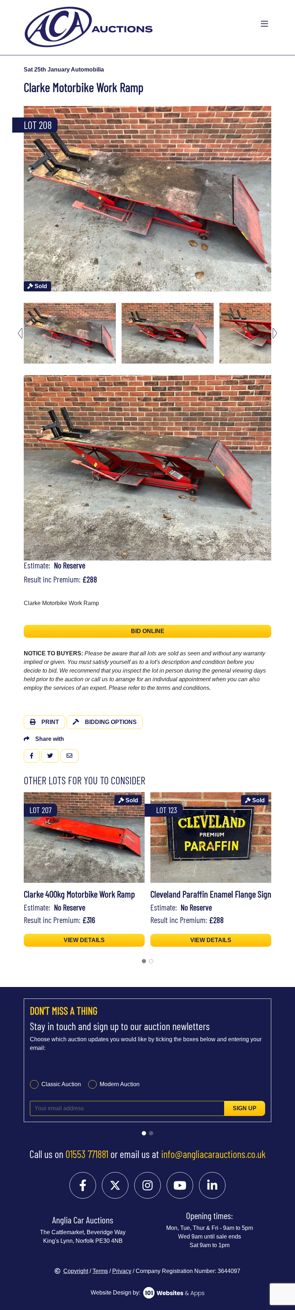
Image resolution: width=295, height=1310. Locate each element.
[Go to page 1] (144, 961)
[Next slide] (275, 198)
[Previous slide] (20, 198)
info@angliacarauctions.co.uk (213, 1154)
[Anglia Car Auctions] (119, 24)
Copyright (75, 1271)
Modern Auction (120, 1084)
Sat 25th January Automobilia (64, 69)
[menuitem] (70, 333)
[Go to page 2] (151, 961)
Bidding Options (111, 722)
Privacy (121, 1271)
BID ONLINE (147, 631)
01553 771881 (86, 1154)
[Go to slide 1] (144, 1133)
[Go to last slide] (20, 333)
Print (50, 722)
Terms (100, 1271)
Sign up (245, 1108)
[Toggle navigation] (264, 24)
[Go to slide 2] (151, 1133)
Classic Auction (61, 1084)
